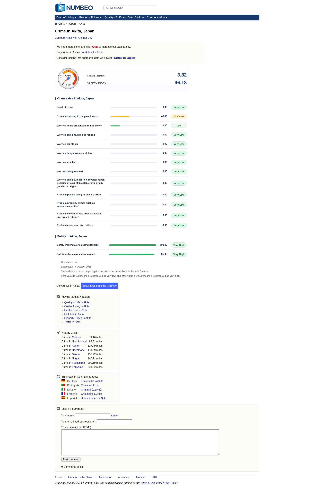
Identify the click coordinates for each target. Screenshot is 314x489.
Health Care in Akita (75, 310)
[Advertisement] (234, 42)
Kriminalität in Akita (92, 381)
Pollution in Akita (74, 314)
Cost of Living (65, 17)
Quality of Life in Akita (76, 302)
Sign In (114, 415)
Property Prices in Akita (77, 318)
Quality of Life (113, 17)
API (154, 477)
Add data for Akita (92, 52)
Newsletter (105, 477)
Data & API (134, 17)
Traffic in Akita (72, 322)
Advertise (123, 477)
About (58, 477)
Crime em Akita (90, 385)
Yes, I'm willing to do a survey (100, 285)
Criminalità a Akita (91, 389)
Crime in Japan (124, 57)
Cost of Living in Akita (76, 306)
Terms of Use (148, 482)
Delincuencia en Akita (93, 398)
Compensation (156, 17)
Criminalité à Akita (91, 394)
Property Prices (89, 17)
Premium (141, 477)
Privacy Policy (169, 482)
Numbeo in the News (80, 477)
